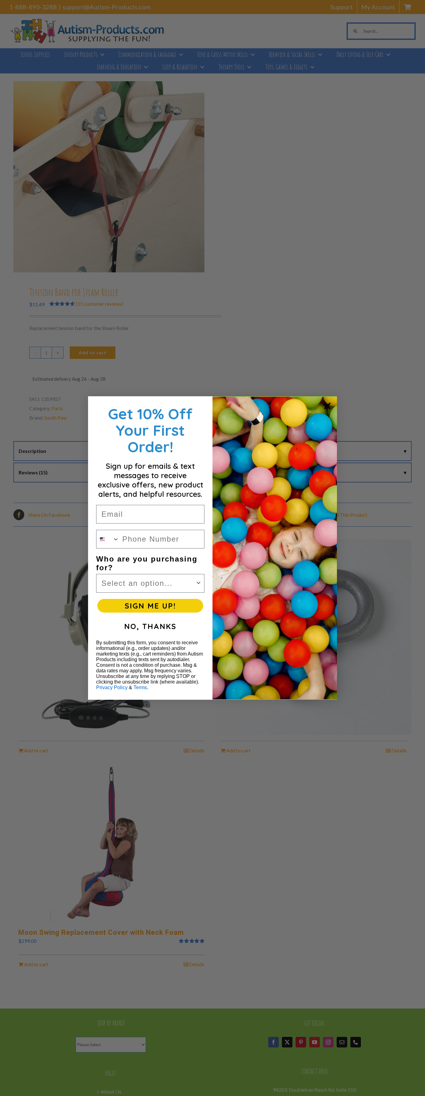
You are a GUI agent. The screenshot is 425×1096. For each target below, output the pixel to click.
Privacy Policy (112, 687)
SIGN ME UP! (150, 605)
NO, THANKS (150, 626)
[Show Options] (198, 583)
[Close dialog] (327, 405)
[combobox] (107, 539)
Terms (140, 687)
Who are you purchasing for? (147, 563)
